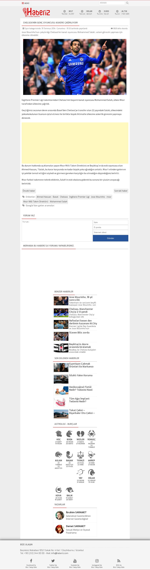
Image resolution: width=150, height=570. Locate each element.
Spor (27, 28)
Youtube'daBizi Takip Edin (75, 566)
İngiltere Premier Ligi (79, 197)
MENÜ (26, 3)
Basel (55, 197)
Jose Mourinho (98, 197)
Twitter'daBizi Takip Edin (53, 566)
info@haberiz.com (59, 553)
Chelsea (64, 197)
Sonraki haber (121, 191)
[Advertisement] (75, 143)
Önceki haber (29, 191)
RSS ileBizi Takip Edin (118, 566)
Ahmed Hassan (44, 197)
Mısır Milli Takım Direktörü (35, 201)
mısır (109, 197)
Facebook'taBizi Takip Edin (31, 566)
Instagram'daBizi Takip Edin (97, 566)
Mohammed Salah (58, 201)
